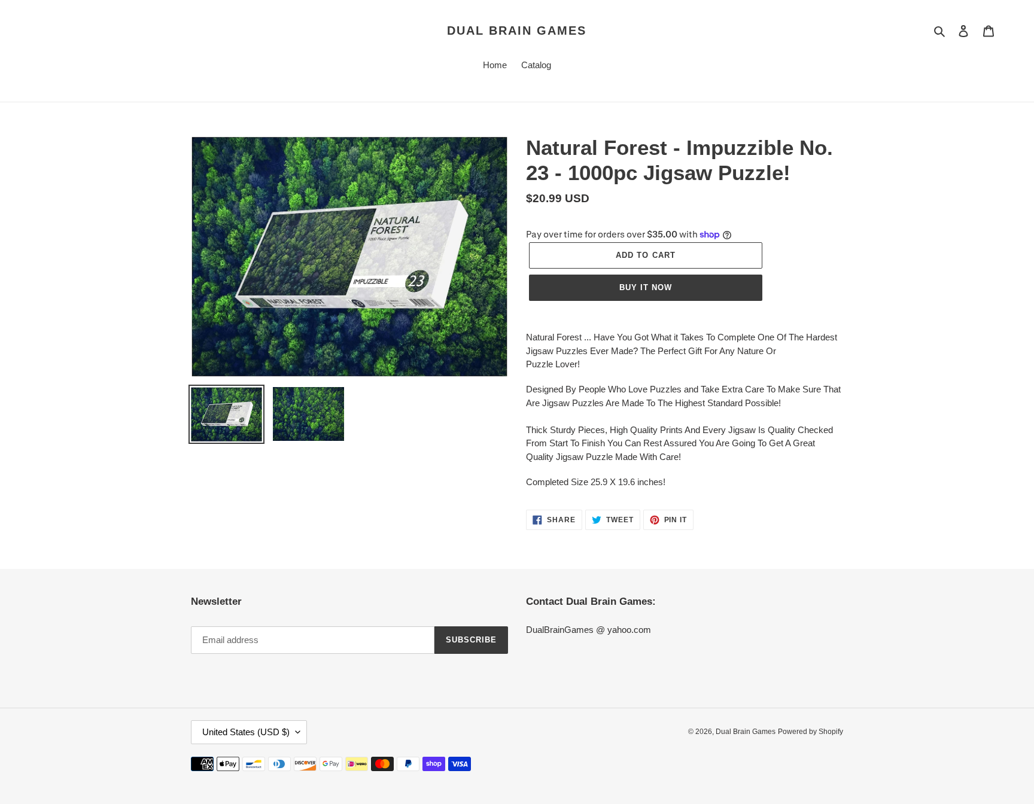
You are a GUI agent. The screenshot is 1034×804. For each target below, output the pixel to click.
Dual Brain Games (516, 30)
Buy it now (645, 287)
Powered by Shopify (810, 731)
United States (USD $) (246, 732)
